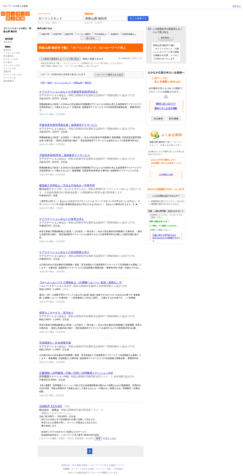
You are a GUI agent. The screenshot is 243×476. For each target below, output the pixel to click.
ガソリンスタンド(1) (12, 75)
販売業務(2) (8, 81)
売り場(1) (7, 62)
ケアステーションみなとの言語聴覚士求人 (64, 252)
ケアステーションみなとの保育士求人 (61, 219)
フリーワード (44, 14)
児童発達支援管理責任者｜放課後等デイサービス (68, 125)
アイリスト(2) (9, 68)
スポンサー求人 (46, 114)
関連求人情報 (109, 438)
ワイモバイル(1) (10, 59)
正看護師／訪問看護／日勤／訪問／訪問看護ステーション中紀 (76, 373)
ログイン (236, 6)
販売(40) (7, 50)
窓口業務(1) (8, 56)
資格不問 (69, 34)
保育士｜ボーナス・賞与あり (56, 312)
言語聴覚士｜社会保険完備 (55, 342)
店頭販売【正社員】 (51, 406)
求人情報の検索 (79, 465)
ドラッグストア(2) (11, 65)
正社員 (6, 42)
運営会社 (66, 465)
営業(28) (7, 71)
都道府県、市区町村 (93, 23)
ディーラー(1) (9, 78)
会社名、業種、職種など (49, 23)
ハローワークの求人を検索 (13, 13)
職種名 (8, 47)
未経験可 (115, 34)
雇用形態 (9, 39)
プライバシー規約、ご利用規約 (109, 469)
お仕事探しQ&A (166, 174)
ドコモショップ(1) (11, 53)
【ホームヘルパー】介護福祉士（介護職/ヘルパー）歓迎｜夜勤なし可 (80, 282)
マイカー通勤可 (84, 34)
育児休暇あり (101, 34)
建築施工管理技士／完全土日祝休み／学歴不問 (67, 185)
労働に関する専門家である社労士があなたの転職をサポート (166, 238)
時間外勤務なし (130, 34)
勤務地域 (89, 14)
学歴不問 (57, 34)
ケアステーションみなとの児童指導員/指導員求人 (68, 91)
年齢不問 (45, 34)
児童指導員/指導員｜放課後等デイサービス (64, 155)
